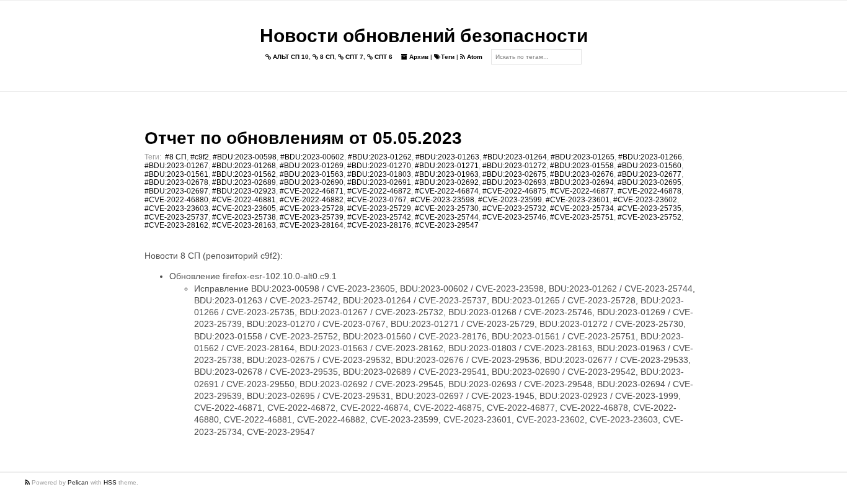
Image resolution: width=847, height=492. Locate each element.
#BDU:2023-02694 (582, 182)
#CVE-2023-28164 (312, 225)
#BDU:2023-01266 (650, 157)
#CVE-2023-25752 (649, 217)
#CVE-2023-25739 (312, 217)
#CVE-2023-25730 (447, 208)
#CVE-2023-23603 (176, 208)
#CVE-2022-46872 (379, 191)
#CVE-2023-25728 (312, 208)
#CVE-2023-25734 (582, 208)
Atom (473, 56)
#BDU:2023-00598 (245, 157)
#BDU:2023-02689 (244, 182)
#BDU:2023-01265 (582, 157)
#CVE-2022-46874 (447, 191)
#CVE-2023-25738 (244, 217)
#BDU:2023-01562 (244, 174)
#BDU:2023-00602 (312, 157)
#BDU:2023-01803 (379, 174)
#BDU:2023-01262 (380, 157)
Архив (417, 56)
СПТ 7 (353, 56)
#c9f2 (199, 157)
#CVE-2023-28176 (379, 225)
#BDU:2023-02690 (312, 182)
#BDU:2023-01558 (582, 165)
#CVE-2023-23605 (244, 208)
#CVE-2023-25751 (582, 217)
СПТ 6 (382, 56)
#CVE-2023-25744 (447, 217)
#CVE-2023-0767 (377, 199)
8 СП (326, 56)
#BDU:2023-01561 (176, 174)
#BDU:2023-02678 (176, 182)
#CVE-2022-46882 (312, 199)
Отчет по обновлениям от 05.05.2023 (303, 138)
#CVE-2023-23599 (510, 199)
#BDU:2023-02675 (514, 174)
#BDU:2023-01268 (244, 165)
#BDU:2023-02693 (514, 182)
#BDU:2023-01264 (515, 157)
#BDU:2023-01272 (514, 165)
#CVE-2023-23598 (442, 199)
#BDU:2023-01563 (312, 174)
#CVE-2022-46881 (244, 199)
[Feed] (28, 482)
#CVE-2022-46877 (582, 191)
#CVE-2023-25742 (379, 217)
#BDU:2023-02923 (244, 191)
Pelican (78, 482)
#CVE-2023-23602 (645, 199)
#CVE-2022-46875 (514, 191)
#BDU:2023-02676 (582, 174)
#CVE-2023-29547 (447, 225)
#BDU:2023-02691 (379, 182)
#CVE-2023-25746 (514, 217)
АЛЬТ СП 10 (290, 56)
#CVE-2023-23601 (578, 199)
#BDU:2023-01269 (312, 165)
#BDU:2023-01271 (447, 165)
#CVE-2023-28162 (176, 225)
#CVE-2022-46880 (176, 199)
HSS (110, 482)
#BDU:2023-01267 (176, 165)
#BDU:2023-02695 (649, 182)
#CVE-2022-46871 (312, 191)
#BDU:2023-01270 (379, 165)
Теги (448, 56)
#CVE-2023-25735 (649, 208)
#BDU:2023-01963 (447, 174)
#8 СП (176, 157)
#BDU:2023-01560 (649, 165)
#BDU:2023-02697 (176, 191)
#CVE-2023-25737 (176, 217)
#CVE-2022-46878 (649, 191)
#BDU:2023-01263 (447, 157)
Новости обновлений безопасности (424, 35)
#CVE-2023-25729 (379, 208)
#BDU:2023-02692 (447, 182)
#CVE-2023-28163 (244, 225)
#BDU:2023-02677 (649, 174)
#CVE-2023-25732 (514, 208)
